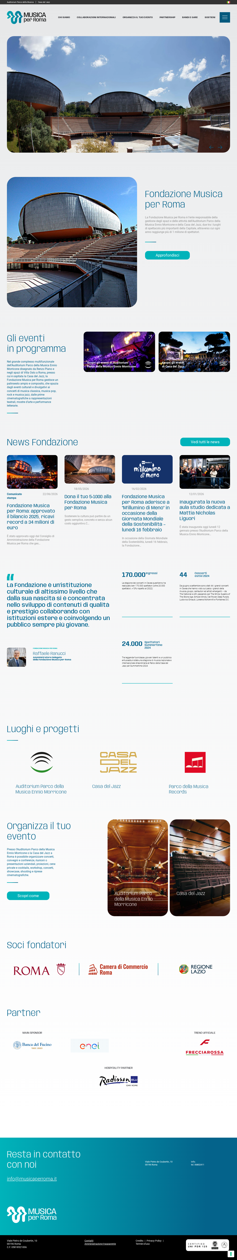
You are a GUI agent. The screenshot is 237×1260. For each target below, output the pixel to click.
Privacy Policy (154, 1240)
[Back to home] (26, 17)
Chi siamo (64, 17)
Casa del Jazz (44, 2)
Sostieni (210, 17)
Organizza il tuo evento (138, 17)
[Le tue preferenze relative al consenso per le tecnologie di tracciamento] (231, 1254)
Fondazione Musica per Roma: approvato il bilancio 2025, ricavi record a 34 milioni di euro (31, 517)
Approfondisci (167, 255)
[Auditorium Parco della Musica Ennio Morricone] (41, 767)
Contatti (88, 1240)
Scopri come (28, 896)
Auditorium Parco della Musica (20, 2)
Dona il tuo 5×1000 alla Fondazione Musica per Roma (88, 502)
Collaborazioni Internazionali (96, 17)
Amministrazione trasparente (100, 1243)
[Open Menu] (225, 17)
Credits (139, 1240)
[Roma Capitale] (39, 969)
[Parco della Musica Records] (195, 767)
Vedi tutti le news (205, 442)
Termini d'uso (143, 1243)
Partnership (167, 17)
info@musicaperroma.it (32, 1179)
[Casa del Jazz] (118, 767)
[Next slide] (220, 147)
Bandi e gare (190, 17)
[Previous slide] (211, 147)
